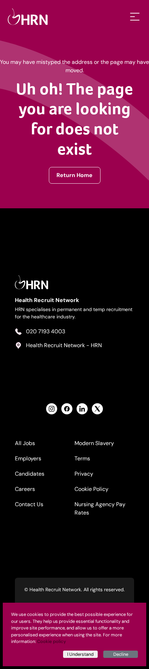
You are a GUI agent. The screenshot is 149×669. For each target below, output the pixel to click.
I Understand (80, 654)
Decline (120, 654)
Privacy (83, 473)
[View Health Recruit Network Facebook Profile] (66, 409)
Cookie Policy (91, 489)
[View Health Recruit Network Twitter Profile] (97, 409)
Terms (82, 458)
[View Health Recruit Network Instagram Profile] (51, 409)
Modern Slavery (94, 443)
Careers (25, 489)
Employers (28, 458)
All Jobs (25, 443)
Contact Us (29, 504)
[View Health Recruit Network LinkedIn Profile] (82, 409)
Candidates (29, 473)
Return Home (74, 175)
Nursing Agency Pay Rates (99, 508)
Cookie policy (51, 641)
